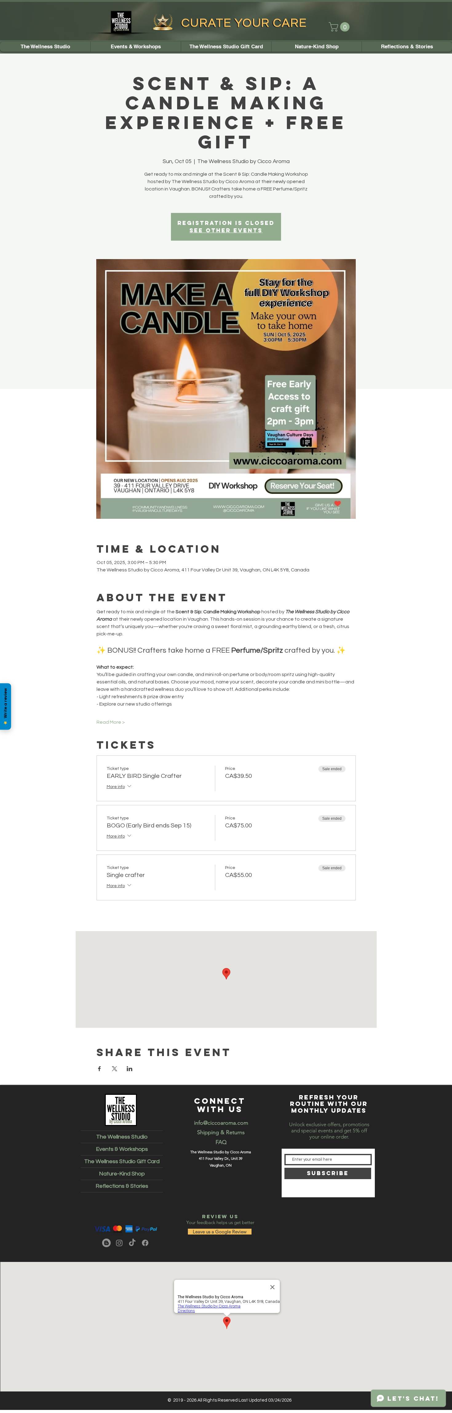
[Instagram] (119, 1243)
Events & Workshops (122, 1149)
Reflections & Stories (122, 1186)
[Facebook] (145, 1243)
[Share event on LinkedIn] (130, 1068)
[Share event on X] (114, 1068)
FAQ (221, 1142)
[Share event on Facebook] (99, 1068)
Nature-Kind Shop (122, 1174)
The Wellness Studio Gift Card (122, 1161)
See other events (226, 230)
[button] (340, 27)
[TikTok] (132, 1243)
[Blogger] (106, 1243)
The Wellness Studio (122, 1137)
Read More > (111, 722)
